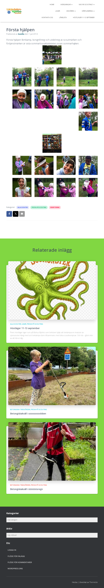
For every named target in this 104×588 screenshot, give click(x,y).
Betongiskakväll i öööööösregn (26, 489)
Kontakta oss (47, 17)
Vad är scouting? (86, 4)
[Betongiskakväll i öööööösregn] (52, 451)
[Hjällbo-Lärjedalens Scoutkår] (14, 11)
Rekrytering (54, 207)
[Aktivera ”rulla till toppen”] (99, 583)
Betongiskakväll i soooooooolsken (28, 413)
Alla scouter (23, 207)
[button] (71, 4)
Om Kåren (70, 11)
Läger (57, 11)
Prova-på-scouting (39, 207)
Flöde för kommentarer (20, 562)
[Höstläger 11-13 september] (52, 290)
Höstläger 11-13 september (83, 17)
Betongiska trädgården (20, 409)
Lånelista (63, 17)
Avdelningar (65, 4)
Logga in (12, 550)
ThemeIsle (93, 582)
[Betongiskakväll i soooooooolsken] (52, 376)
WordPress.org (15, 568)
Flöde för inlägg (16, 556)
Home (52, 4)
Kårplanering (87, 11)
